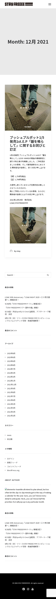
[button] (49, 4)
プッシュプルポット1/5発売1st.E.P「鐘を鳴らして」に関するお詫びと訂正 (28, 143)
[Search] (28, 275)
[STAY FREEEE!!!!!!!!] (19, 4)
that (14, 502)
